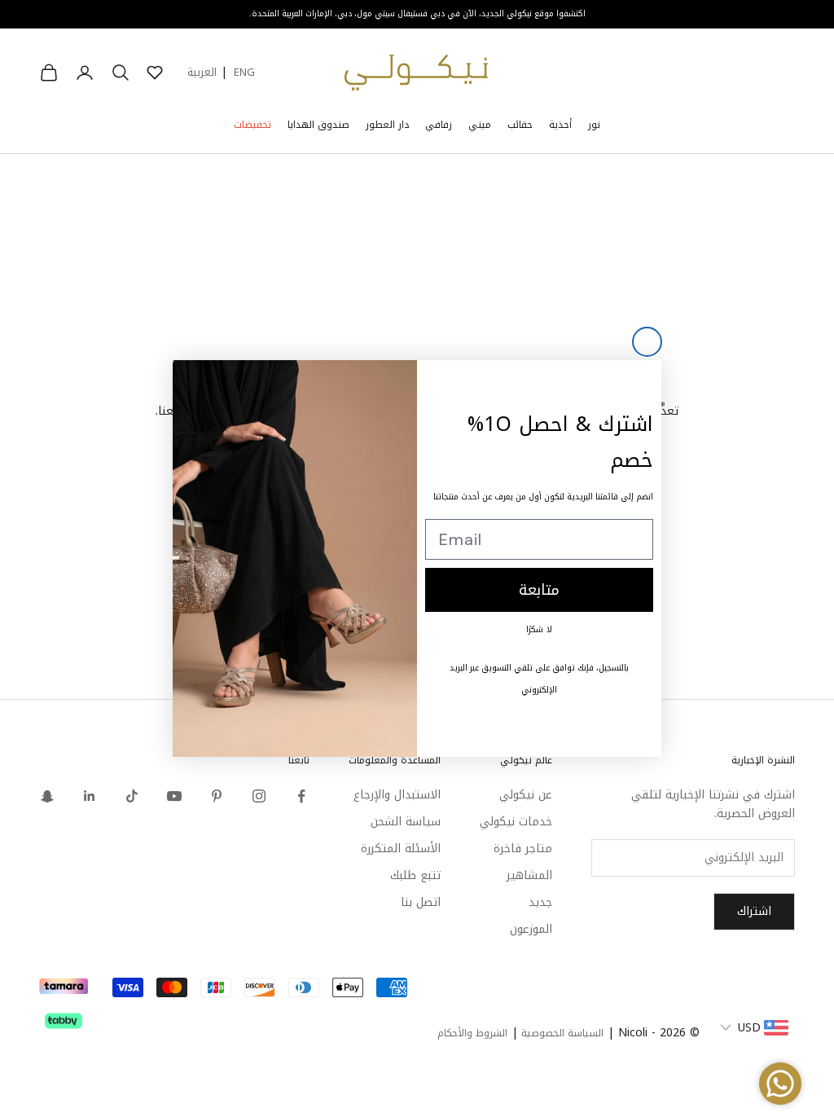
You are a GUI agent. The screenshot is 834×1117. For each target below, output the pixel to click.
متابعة (539, 590)
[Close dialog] (647, 342)
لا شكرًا (539, 629)
